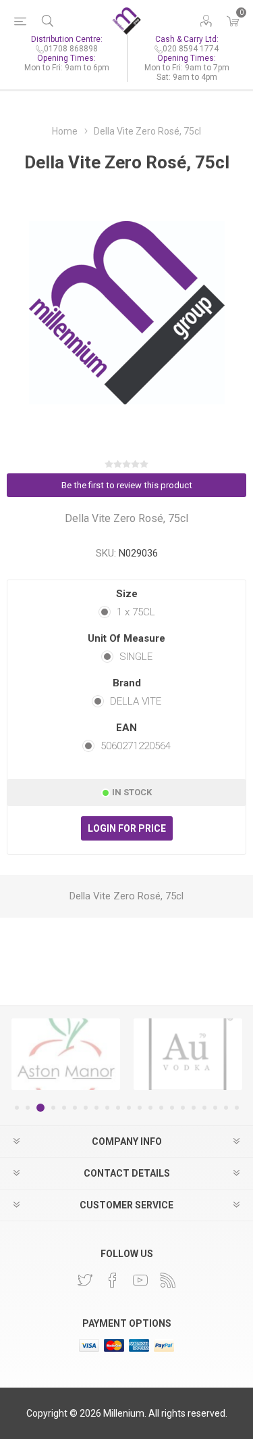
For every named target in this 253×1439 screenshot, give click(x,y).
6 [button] (75, 1108)
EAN (126, 728)
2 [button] (28, 1108)
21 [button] (237, 1108)
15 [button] (172, 1108)
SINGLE (135, 657)
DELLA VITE (135, 701)
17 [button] (194, 1108)
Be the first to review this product (126, 485)
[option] (66, 1054)
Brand (127, 683)
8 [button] (96, 1108)
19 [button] (215, 1108)
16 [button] (183, 1108)
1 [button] (17, 1108)
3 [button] (40, 1108)
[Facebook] (112, 1280)
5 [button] (64, 1108)
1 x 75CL (136, 612)
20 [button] (226, 1108)
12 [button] (140, 1108)
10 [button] (118, 1108)
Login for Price (127, 828)
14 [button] (161, 1108)
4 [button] (53, 1108)
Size (127, 594)
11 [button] (129, 1108)
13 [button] (150, 1108)
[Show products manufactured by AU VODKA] (188, 1054)
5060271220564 (136, 746)
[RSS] (168, 1280)
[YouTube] (140, 1280)
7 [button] (86, 1108)
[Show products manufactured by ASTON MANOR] (65, 1054)
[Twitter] (85, 1280)
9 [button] (107, 1108)
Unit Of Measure (126, 638)
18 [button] (204, 1108)
